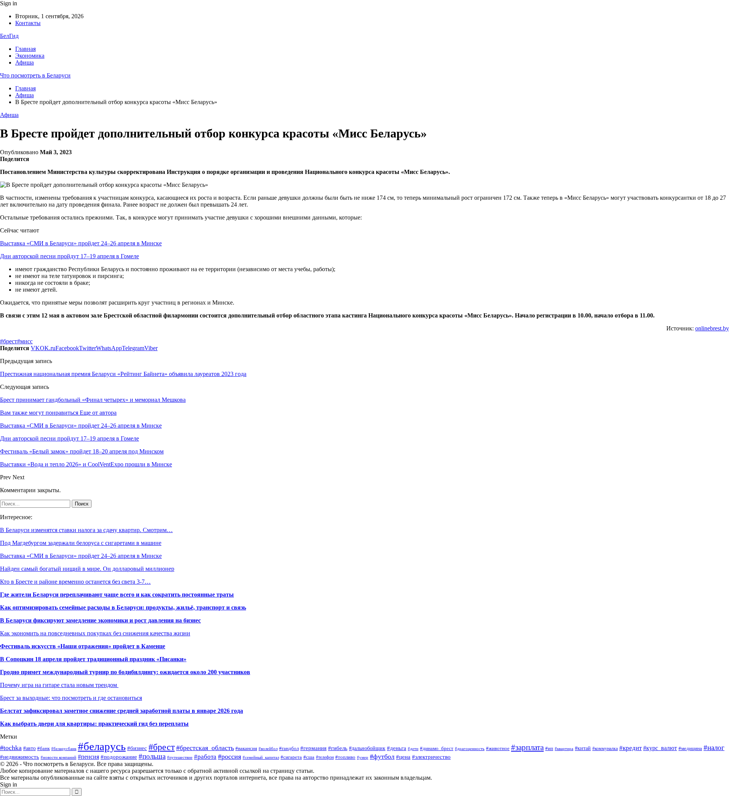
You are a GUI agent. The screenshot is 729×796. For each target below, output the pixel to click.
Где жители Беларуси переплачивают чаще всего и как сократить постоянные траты (117, 594)
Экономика (29, 55)
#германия (313, 748)
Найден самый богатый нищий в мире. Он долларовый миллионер (87, 568)
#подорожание (119, 756)
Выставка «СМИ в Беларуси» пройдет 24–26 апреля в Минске (81, 243)
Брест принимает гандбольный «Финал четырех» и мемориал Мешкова (93, 399)
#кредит (630, 748)
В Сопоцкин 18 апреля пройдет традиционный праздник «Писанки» (93, 659)
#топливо (345, 757)
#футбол (382, 756)
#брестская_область (205, 748)
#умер (362, 757)
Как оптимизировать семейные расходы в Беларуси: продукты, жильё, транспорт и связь (123, 607)
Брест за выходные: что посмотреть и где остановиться (71, 698)
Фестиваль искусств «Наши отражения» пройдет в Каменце (82, 646)
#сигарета (291, 757)
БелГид (9, 36)
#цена (403, 757)
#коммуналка (605, 748)
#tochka (11, 748)
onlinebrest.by (712, 328)
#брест (8, 341)
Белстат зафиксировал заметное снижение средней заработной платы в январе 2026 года (121, 711)
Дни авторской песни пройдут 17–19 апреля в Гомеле (69, 256)
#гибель (337, 748)
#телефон (325, 757)
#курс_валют (660, 748)
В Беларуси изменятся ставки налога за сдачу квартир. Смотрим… (86, 530)
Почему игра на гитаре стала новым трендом (59, 685)
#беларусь (102, 746)
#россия (229, 756)
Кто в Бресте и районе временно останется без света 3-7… (75, 581)
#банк (43, 748)
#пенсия (88, 756)
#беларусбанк (63, 749)
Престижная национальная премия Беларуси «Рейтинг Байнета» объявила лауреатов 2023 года (123, 374)
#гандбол (289, 748)
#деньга (396, 748)
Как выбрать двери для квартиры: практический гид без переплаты (94, 723)
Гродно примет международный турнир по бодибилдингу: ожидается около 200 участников (125, 672)
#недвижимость (19, 756)
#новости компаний (58, 757)
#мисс (25, 341)
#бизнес (137, 748)
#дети (413, 748)
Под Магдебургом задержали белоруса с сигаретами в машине (80, 543)
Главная (25, 49)
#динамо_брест (436, 748)
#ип (549, 748)
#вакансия (246, 748)
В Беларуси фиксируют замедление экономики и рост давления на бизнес (100, 620)
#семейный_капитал (261, 757)
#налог (714, 748)
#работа (205, 756)
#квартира (564, 749)
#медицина (690, 748)
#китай (583, 748)
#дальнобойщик (367, 748)
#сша (308, 757)
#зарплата (527, 747)
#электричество (431, 757)
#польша (152, 756)
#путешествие (180, 757)
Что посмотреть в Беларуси (35, 75)
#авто (29, 748)
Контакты (28, 23)
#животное (498, 748)
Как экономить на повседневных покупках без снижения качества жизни (95, 633)
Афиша (24, 62)
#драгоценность (469, 749)
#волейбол (268, 748)
